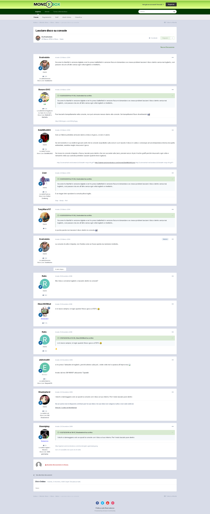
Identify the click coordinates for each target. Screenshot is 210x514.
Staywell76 (48, 383)
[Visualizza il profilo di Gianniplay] (45, 434)
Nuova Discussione (167, 47)
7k (45, 445)
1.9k (45, 149)
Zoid (44, 173)
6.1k (45, 192)
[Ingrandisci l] (148, 114)
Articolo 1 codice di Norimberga (66, 407)
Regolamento (46, 17)
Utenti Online (66, 17)
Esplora (38, 11)
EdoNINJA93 (44, 130)
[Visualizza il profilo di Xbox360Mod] (45, 312)
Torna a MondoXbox (60, 11)
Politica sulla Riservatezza (105, 508)
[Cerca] (174, 11)
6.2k (45, 411)
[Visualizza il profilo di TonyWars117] (45, 217)
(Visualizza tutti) (75, 481)
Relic (44, 276)
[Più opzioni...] (173, 57)
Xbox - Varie (58, 39)
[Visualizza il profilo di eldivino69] (45, 367)
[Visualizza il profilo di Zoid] (45, 181)
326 (45, 76)
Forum (36, 17)
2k (45, 228)
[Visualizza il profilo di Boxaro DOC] (45, 97)
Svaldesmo (48, 80)
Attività (47, 11)
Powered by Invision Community (105, 511)
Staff (56, 17)
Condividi (153, 38)
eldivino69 (44, 360)
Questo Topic (164, 11)
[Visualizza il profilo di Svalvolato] (38, 38)
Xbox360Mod (44, 304)
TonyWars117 (44, 209)
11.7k (45, 323)
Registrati (171, 4)
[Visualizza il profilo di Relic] (45, 284)
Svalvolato (48, 37)
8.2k (45, 108)
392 (45, 295)
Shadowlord (44, 392)
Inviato (62, 57)
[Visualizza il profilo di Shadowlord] (45, 400)
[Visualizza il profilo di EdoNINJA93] (45, 138)
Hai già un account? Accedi (152, 4)
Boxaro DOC (44, 89)
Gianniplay (44, 426)
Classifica (78, 17)
